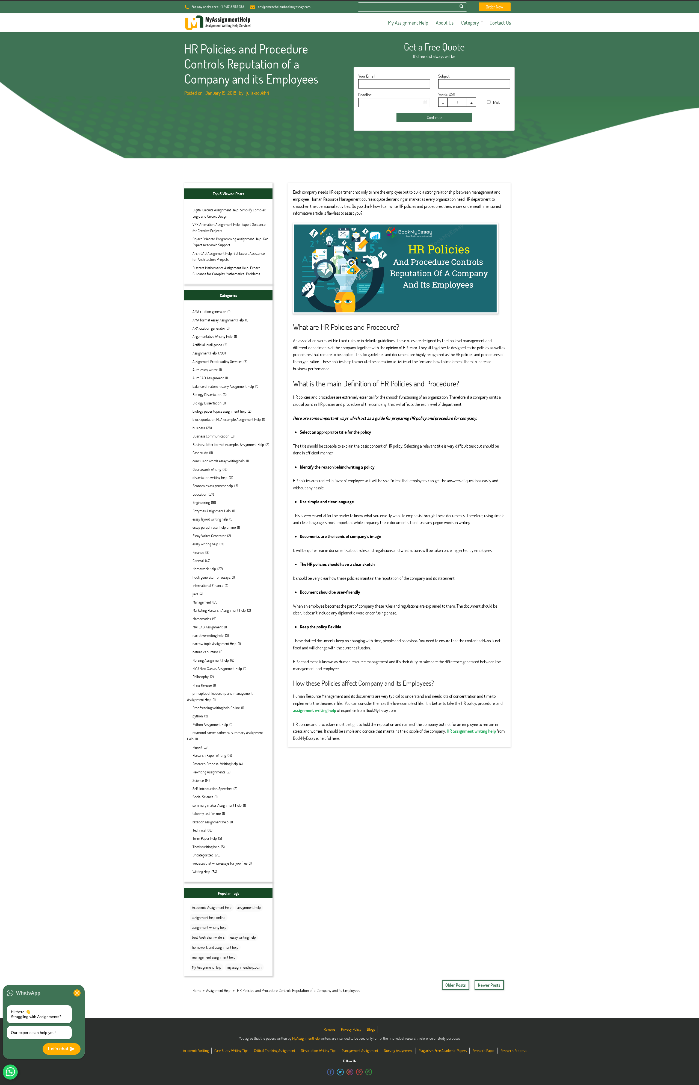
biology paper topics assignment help (219, 411)
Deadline (365, 94)
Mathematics (201, 618)
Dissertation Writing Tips (318, 1050)
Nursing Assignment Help (210, 660)
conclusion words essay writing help (218, 460)
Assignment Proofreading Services (217, 361)
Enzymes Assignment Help (211, 510)
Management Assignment (360, 1050)
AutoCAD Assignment (208, 377)
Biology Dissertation (206, 394)
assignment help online (208, 917)
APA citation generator (208, 328)
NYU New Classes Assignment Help (217, 668)
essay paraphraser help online (214, 527)
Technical (199, 830)
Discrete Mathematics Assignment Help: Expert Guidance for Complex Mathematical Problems (226, 270)
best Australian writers (208, 937)
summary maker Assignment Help (217, 805)
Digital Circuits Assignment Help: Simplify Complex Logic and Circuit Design (229, 212)
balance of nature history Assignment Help (223, 386)
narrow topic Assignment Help (214, 643)
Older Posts (455, 985)
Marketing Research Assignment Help (219, 610)
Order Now (494, 7)
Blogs (371, 1029)
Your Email (366, 76)
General (198, 560)
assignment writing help (209, 927)
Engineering (201, 502)
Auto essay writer (205, 369)
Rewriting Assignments (208, 771)
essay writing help (205, 543)
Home (196, 990)
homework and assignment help (215, 947)
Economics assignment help (212, 485)
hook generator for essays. (211, 577)
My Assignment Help (206, 967)
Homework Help (204, 568)
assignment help (249, 907)
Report (197, 747)
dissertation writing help (209, 477)
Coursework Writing (206, 469)
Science (198, 780)
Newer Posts (489, 985)
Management (201, 602)
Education (199, 494)
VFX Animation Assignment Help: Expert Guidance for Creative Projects (228, 227)
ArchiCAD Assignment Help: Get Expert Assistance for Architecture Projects (228, 256)
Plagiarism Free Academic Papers (443, 1050)
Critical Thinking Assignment (274, 1050)
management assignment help (213, 957)
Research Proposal (513, 1050)
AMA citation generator (209, 311)
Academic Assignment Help (212, 907)
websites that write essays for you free (219, 863)
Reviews (329, 1029)
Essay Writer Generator (209, 535)
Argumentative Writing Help (212, 336)
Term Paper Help (204, 838)
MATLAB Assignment (207, 626)
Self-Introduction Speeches (212, 788)
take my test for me (206, 813)
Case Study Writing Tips (231, 1050)
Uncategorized (203, 855)
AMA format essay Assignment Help (218, 320)
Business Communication (210, 436)
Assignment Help (204, 353)
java (195, 593)
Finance (198, 552)
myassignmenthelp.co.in (244, 967)
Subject (443, 76)
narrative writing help (208, 635)
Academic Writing (196, 1050)
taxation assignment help (210, 821)
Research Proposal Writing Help (215, 763)
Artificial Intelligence (207, 344)
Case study (200, 452)
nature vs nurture (205, 651)
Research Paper (483, 1050)
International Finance (207, 585)
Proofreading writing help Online (216, 707)
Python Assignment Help (210, 724)
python (197, 716)
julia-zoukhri (257, 93)
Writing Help (201, 871)
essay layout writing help (210, 519)
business (198, 427)
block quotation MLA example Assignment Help (226, 419)
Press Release (202, 685)
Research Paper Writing (209, 755)
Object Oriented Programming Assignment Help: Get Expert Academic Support (230, 241)
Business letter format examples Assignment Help (228, 444)
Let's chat (58, 1048)
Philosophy (200, 676)
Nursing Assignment (398, 1050)
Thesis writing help (206, 846)
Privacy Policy (351, 1029)
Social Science (202, 796)
